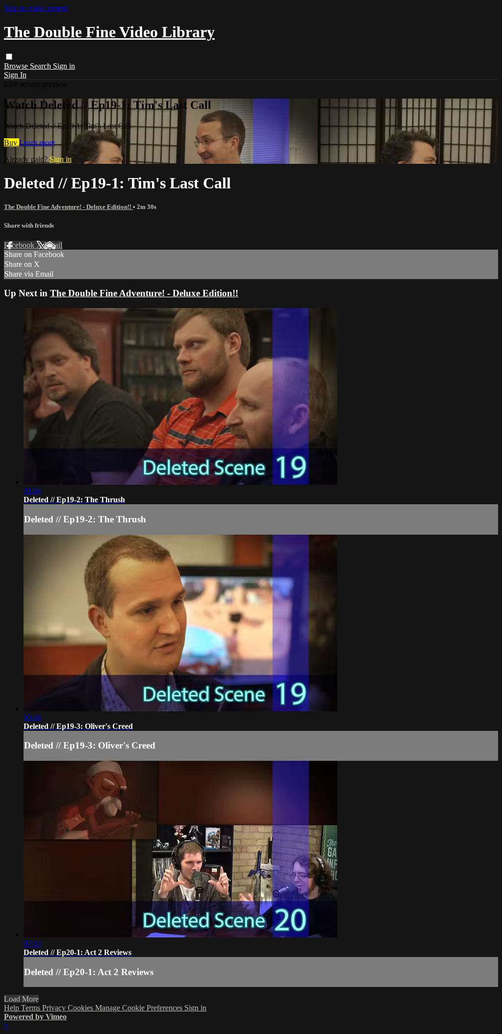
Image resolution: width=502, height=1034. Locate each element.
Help (12, 1008)
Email (53, 245)
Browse (17, 66)
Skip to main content (36, 8)
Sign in (64, 66)
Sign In (15, 75)
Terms (31, 1008)
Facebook (20, 245)
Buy (11, 142)
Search (41, 66)
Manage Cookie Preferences (139, 1008)
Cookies (81, 1008)
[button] (9, 56)
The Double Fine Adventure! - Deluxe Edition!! (68, 206)
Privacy (55, 1008)
